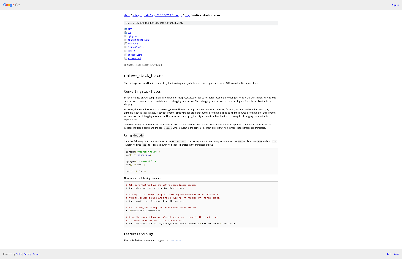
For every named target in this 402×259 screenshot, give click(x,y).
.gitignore (132, 36)
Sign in (395, 4)
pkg (187, 15)
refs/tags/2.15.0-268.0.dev (161, 15)
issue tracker (175, 240)
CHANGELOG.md (136, 47)
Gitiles (19, 254)
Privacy (27, 254)
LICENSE (132, 50)
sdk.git (137, 15)
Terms (36, 254)
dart (127, 15)
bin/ (130, 28)
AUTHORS (133, 43)
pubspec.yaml (135, 54)
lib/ (129, 32)
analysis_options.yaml (139, 39)
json (396, 254)
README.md (134, 58)
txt (389, 254)
